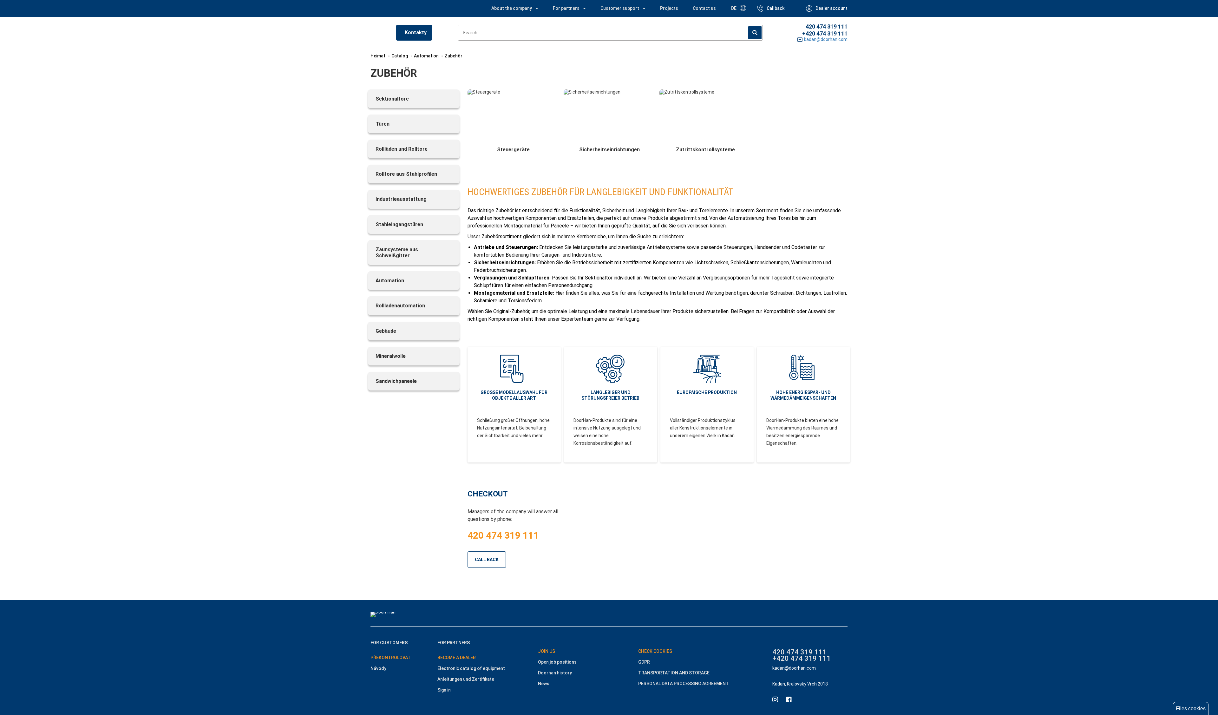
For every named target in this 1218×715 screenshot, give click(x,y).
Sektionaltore (392, 99)
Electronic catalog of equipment (471, 668)
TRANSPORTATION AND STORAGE (674, 672)
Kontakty (416, 33)
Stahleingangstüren (399, 224)
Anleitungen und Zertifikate (465, 679)
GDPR (644, 662)
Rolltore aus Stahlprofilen (406, 174)
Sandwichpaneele (396, 381)
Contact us (704, 8)
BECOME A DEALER (456, 657)
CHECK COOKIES (655, 651)
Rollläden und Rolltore (402, 149)
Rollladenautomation (400, 306)
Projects (669, 8)
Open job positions (557, 662)
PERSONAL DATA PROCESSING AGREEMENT (683, 683)
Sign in (444, 689)
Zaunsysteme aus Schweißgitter (397, 252)
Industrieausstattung (401, 199)
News (543, 683)
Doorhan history (555, 672)
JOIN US (546, 651)
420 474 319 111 (827, 26)
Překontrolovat (390, 657)
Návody (378, 668)
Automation (390, 281)
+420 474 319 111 (825, 33)
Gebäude (386, 331)
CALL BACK (487, 559)
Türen (383, 124)
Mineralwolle (391, 356)
